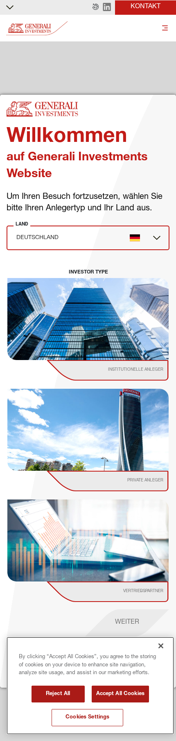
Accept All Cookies (120, 694)
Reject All (58, 694)
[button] (95, 7)
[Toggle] (165, 28)
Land (22, 224)
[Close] (161, 646)
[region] (90, 685)
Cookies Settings (87, 717)
